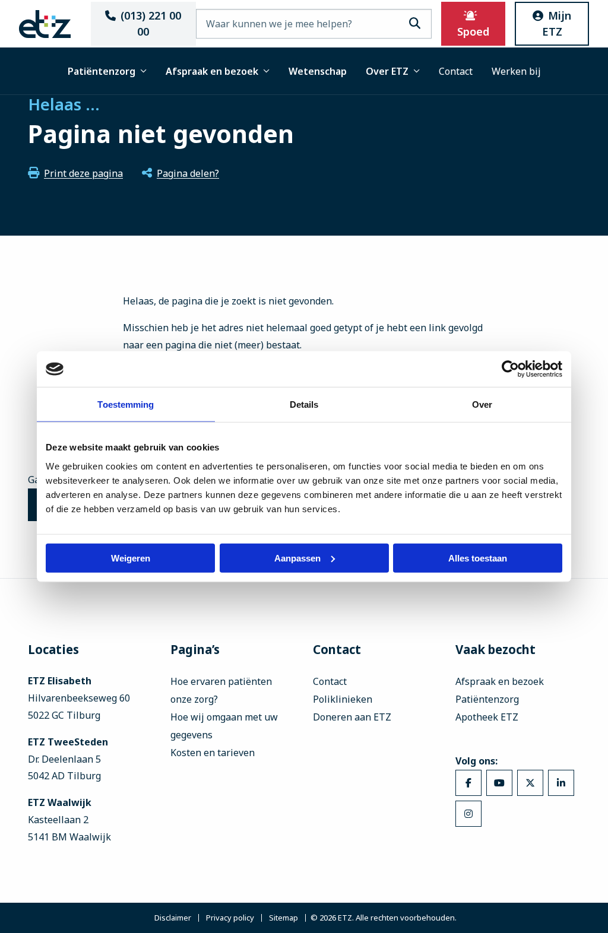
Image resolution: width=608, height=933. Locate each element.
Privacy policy (230, 918)
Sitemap (283, 918)
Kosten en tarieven (212, 752)
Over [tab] (482, 404)
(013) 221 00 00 (151, 23)
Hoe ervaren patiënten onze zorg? (221, 690)
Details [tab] (304, 404)
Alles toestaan (477, 558)
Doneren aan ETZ (352, 716)
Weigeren (130, 558)
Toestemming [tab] (125, 404)
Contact (456, 71)
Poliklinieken (342, 699)
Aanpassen (297, 558)
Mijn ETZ (557, 23)
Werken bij (516, 71)
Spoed (473, 31)
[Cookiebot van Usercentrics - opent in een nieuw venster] (510, 369)
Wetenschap (318, 71)
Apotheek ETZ (486, 716)
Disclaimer (172, 918)
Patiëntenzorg (101, 71)
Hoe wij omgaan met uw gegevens (224, 725)
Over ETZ (387, 71)
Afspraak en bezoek (212, 71)
